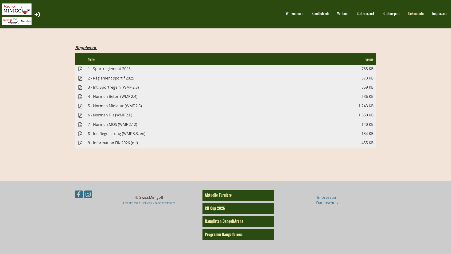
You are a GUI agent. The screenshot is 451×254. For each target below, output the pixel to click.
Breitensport (391, 13)
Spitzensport (365, 13)
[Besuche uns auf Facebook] (79, 195)
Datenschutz (327, 202)
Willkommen (294, 13)
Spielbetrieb (320, 13)
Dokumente (416, 13)
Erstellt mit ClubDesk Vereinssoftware (149, 203)
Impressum (439, 13)
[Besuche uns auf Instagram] (88, 195)
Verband (342, 13)
